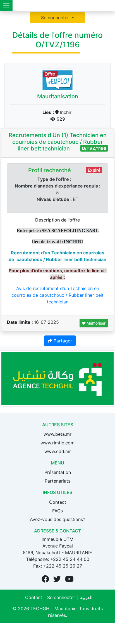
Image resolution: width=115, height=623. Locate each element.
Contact (57, 502)
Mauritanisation (57, 96)
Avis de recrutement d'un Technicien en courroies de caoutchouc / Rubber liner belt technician (57, 295)
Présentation (57, 472)
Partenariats (57, 481)
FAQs (57, 511)
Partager (62, 341)
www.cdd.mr (57, 451)
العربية (86, 597)
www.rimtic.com (57, 443)
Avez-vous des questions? (57, 519)
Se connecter (55, 17)
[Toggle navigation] (6, 5)
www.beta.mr (57, 434)
